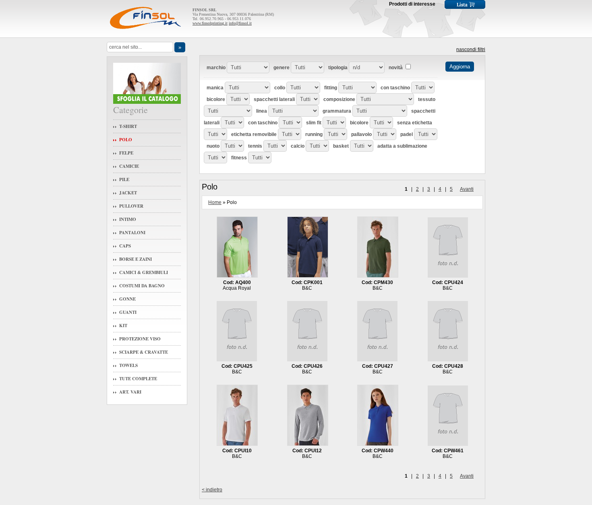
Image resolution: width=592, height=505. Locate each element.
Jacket (128, 193)
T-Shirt (128, 126)
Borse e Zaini (135, 259)
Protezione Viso (140, 339)
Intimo (127, 219)
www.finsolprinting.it (210, 23)
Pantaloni (132, 232)
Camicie (129, 166)
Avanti (467, 189)
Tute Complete (138, 378)
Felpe (126, 153)
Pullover (131, 206)
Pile (124, 179)
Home (214, 202)
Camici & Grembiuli (143, 272)
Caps (125, 246)
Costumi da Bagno (142, 285)
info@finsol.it (240, 23)
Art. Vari (130, 392)
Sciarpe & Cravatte (143, 352)
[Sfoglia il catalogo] (147, 102)
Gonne (127, 299)
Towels (128, 365)
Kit (123, 325)
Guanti (128, 312)
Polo (125, 139)
